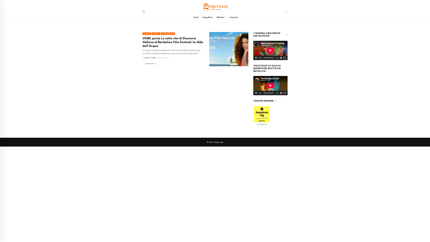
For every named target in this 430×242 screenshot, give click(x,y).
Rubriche (220, 17)
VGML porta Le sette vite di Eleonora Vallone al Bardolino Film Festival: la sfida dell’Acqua (172, 42)
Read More (149, 64)
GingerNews (207, 17)
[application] (270, 50)
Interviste (234, 17)
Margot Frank (150, 58)
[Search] (286, 11)
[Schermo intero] (285, 58)
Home (196, 17)
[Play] (256, 58)
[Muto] (281, 58)
